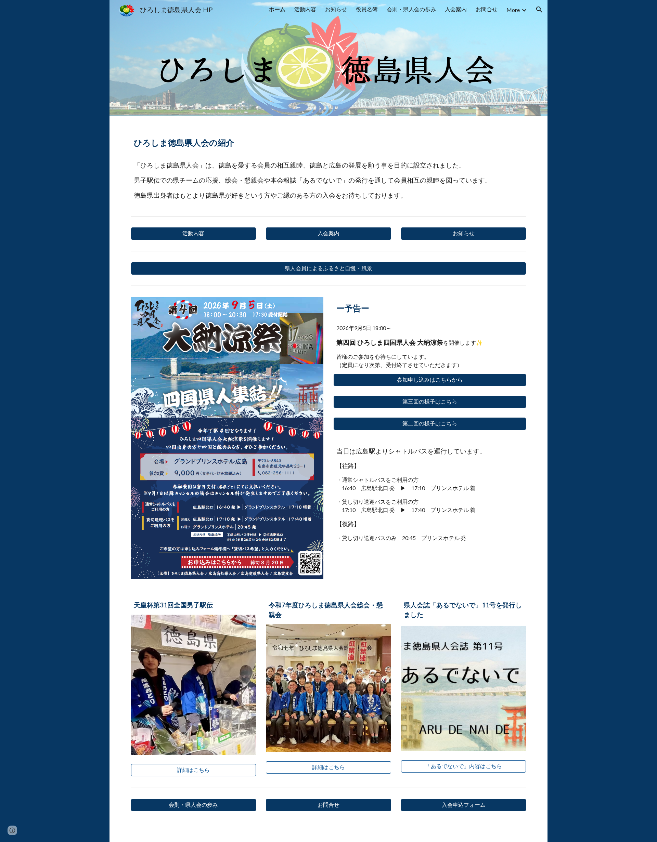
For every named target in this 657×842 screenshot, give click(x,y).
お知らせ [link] (336, 9)
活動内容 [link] (305, 9)
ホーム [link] (277, 9)
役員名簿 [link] (367, 9)
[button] (539, 9)
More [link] (513, 9)
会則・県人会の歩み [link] (411, 9)
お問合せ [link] (487, 9)
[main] (328, 140)
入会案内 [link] (456, 9)
